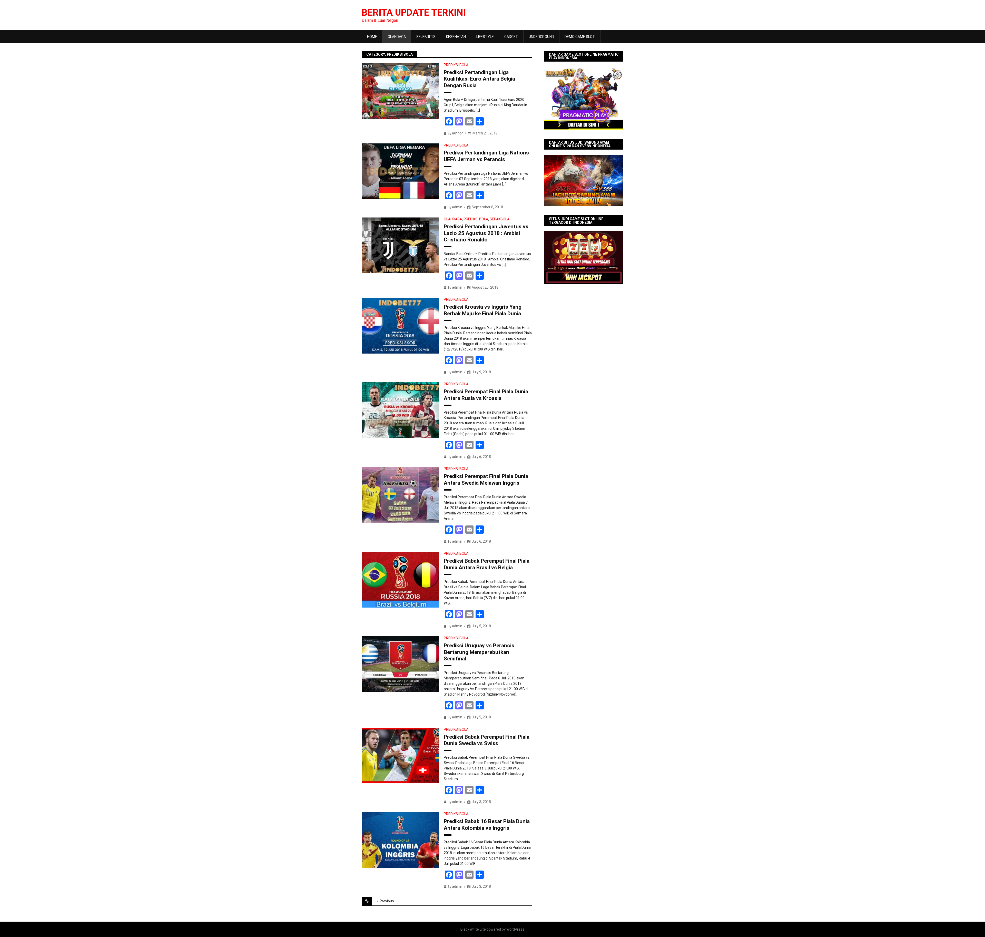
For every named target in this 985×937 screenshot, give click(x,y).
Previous (387, 901)
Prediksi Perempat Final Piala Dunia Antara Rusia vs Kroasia (486, 394)
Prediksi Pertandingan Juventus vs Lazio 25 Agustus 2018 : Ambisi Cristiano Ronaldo (486, 232)
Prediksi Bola (456, 65)
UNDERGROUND (541, 37)
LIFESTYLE (485, 37)
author (457, 133)
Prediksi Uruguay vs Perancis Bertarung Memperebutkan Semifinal (479, 651)
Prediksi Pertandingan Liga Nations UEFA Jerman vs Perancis (486, 156)
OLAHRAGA (397, 37)
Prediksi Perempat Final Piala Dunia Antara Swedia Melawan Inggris (486, 479)
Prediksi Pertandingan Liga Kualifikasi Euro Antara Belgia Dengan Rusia (479, 78)
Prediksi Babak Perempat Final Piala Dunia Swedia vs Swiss (486, 740)
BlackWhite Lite (473, 929)
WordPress (515, 929)
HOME (372, 37)
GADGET (511, 37)
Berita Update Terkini (414, 12)
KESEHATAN (456, 37)
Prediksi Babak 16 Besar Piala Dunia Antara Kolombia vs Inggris (487, 824)
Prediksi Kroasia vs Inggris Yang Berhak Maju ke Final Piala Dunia (482, 310)
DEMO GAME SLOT (580, 37)
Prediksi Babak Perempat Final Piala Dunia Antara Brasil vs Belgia (486, 564)
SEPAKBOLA (499, 219)
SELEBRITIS (426, 37)
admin (457, 207)
